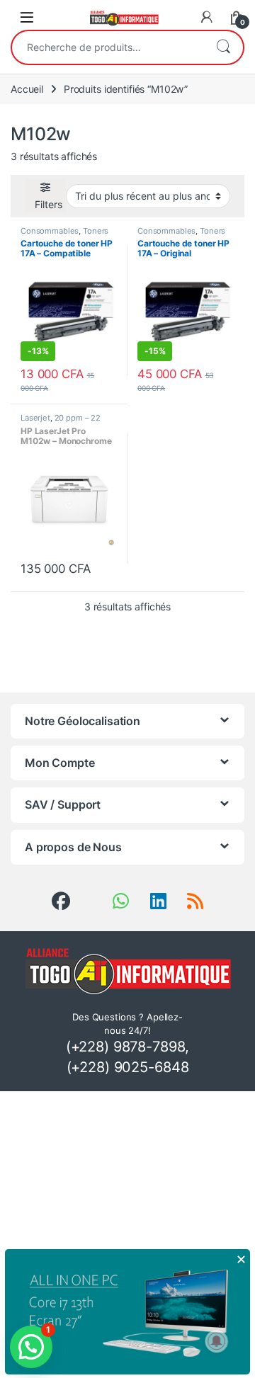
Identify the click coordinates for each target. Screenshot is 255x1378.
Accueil (27, 89)
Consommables (50, 231)
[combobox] (107, 47)
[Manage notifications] (216, 1341)
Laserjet (35, 418)
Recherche (223, 47)
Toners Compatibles (64, 235)
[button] (31, 1347)
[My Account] (207, 16)
